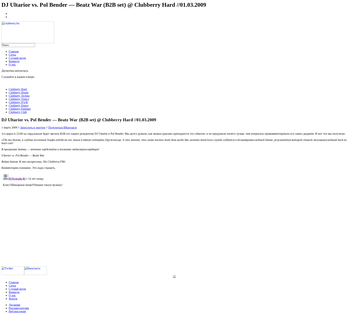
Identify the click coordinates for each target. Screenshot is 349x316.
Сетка (12, 54)
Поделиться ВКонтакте (62, 127)
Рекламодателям (19, 308)
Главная (14, 51)
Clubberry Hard (18, 89)
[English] (10, 16)
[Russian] (10, 13)
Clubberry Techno (19, 95)
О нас (12, 64)
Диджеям (14, 304)
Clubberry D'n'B (18, 102)
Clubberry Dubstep (20, 108)
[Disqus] (174, 217)
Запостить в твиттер (32, 127)
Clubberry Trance (19, 99)
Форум (13, 298)
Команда (14, 61)
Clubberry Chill (18, 112)
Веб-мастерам (17, 311)
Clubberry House (19, 92)
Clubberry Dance (19, 105)
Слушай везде (17, 58)
